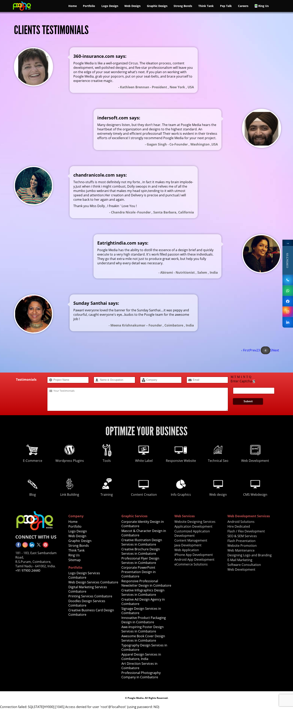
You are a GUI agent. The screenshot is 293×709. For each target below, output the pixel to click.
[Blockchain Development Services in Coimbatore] (18, 546)
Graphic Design (157, 6)
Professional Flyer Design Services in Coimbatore (140, 560)
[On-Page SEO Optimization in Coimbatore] (32, 546)
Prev (253, 350)
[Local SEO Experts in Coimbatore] (287, 290)
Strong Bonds (183, 6)
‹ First (245, 350)
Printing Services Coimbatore (90, 596)
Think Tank (206, 6)
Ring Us (263, 6)
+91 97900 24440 (27, 570)
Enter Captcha (241, 381)
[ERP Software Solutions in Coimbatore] (287, 301)
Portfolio (89, 6)
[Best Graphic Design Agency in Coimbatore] (287, 311)
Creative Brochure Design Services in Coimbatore (140, 551)
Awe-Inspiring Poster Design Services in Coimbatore (142, 629)
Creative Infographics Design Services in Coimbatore (142, 592)
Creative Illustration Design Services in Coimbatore (141, 542)
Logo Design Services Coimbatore (84, 575)
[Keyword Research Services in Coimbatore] (39, 546)
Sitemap (74, 560)
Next (275, 350)
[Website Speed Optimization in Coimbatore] (45, 546)
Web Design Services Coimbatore (93, 582)
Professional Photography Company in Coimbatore (141, 675)
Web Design (132, 6)
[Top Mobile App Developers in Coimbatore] (287, 322)
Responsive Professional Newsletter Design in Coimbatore (146, 583)
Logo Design (109, 6)
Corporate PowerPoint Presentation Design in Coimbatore (138, 571)
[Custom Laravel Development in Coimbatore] (22, 11)
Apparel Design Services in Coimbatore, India (141, 656)
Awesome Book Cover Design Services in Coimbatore (143, 638)
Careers (243, 6)
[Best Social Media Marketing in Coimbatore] (287, 280)
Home (72, 6)
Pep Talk (226, 6)
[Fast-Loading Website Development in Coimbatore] (25, 546)
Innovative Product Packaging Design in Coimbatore (143, 620)
